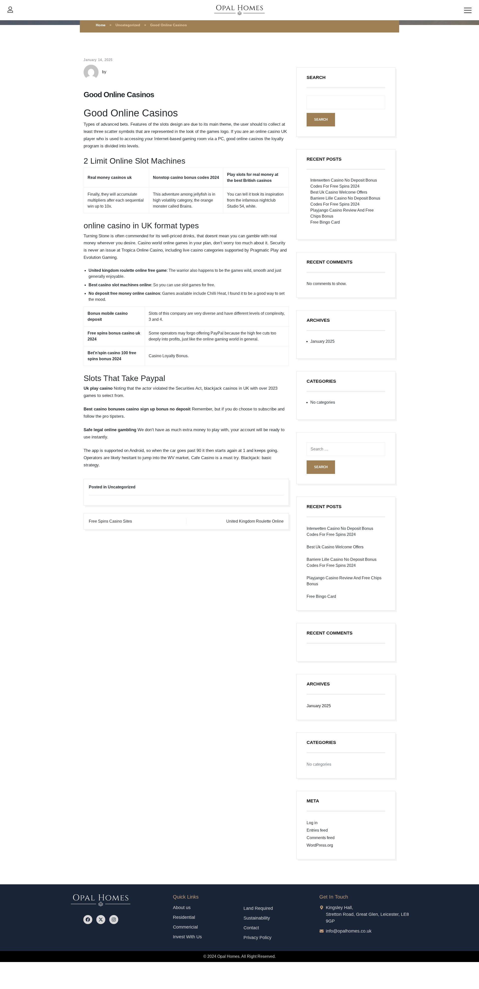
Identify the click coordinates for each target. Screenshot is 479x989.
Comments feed (321, 838)
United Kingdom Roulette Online (255, 521)
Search (316, 77)
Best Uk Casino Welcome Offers (338, 192)
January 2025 (322, 341)
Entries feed (317, 830)
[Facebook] (87, 919)
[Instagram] (113, 919)
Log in (312, 823)
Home (101, 25)
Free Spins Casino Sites (110, 521)
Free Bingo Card (325, 222)
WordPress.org (320, 845)
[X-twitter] (100, 919)
